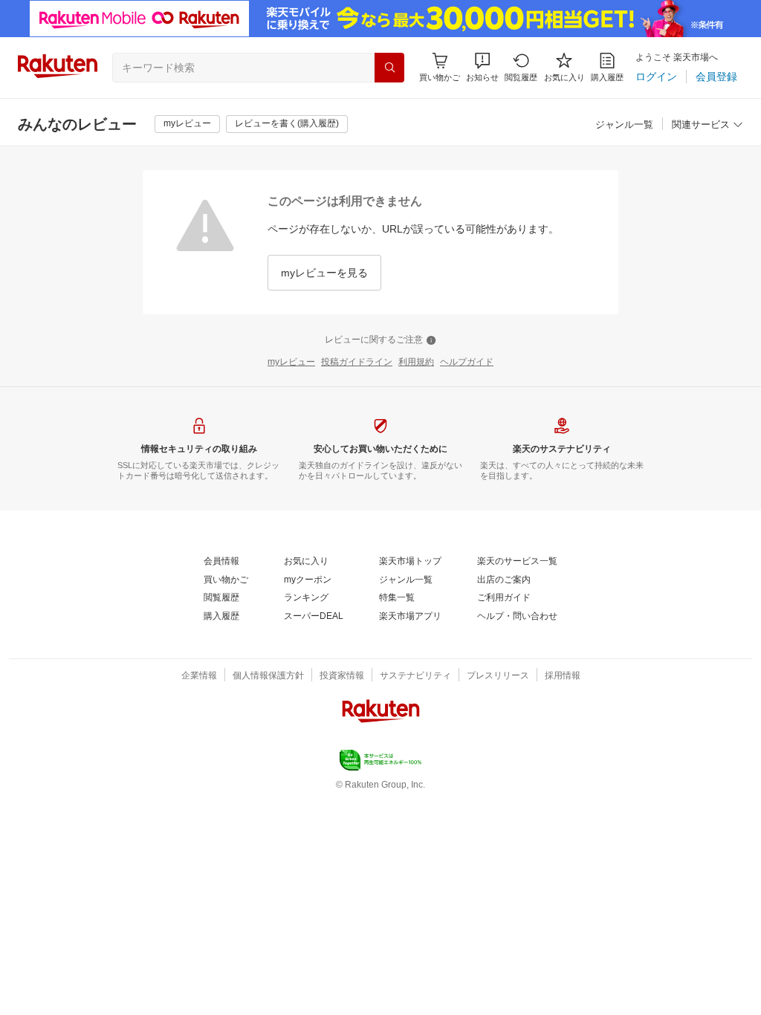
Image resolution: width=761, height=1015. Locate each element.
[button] (482, 67)
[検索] (389, 67)
